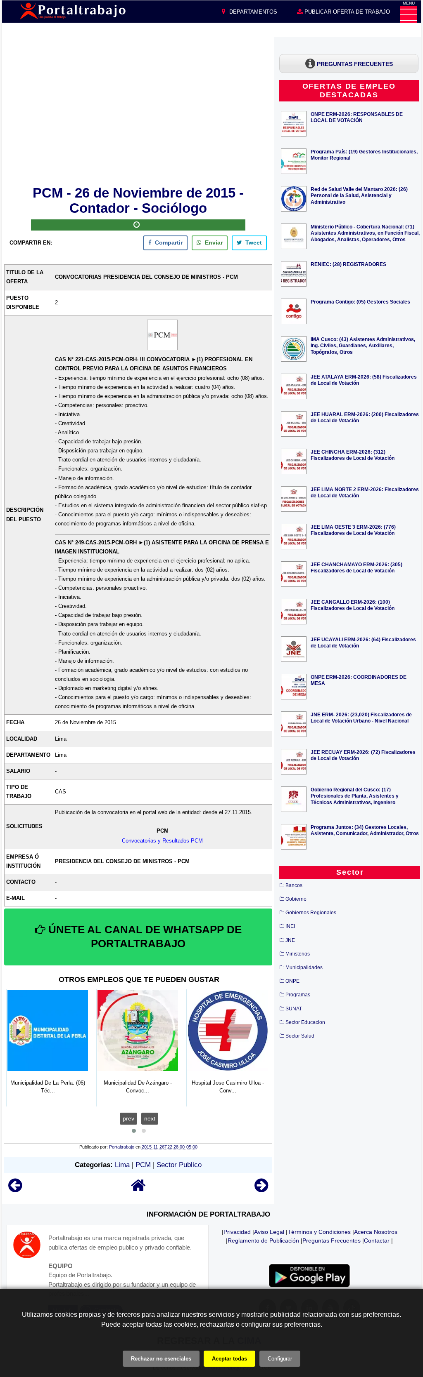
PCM (143, 1165)
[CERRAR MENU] (408, 14)
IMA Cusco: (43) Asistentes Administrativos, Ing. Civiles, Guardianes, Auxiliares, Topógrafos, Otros (363, 345)
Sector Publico (179, 1165)
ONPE (292, 981)
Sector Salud (299, 1036)
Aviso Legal (269, 1232)
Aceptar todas (229, 1359)
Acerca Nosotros (375, 1232)
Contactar (377, 1240)
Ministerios (297, 954)
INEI (290, 926)
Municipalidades (304, 967)
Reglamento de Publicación (263, 1240)
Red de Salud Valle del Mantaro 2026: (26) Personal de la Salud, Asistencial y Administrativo (359, 195)
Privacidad (237, 1232)
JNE (290, 940)
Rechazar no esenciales (161, 1359)
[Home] (138, 1189)
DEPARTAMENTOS (252, 12)
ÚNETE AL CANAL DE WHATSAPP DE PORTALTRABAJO (143, 936)
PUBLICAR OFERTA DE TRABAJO (346, 12)
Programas (297, 995)
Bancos (293, 885)
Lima (122, 1165)
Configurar (280, 1359)
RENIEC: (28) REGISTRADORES (348, 264)
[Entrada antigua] (261, 1189)
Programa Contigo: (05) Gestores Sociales (360, 301)
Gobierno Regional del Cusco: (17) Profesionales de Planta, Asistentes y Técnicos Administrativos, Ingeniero (355, 796)
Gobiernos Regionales (310, 913)
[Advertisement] (138, 110)
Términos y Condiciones (319, 1232)
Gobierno (296, 899)
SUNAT (293, 1009)
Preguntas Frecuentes (331, 1240)
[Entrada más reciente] (15, 1189)
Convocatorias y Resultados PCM (162, 841)
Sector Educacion (305, 1022)
